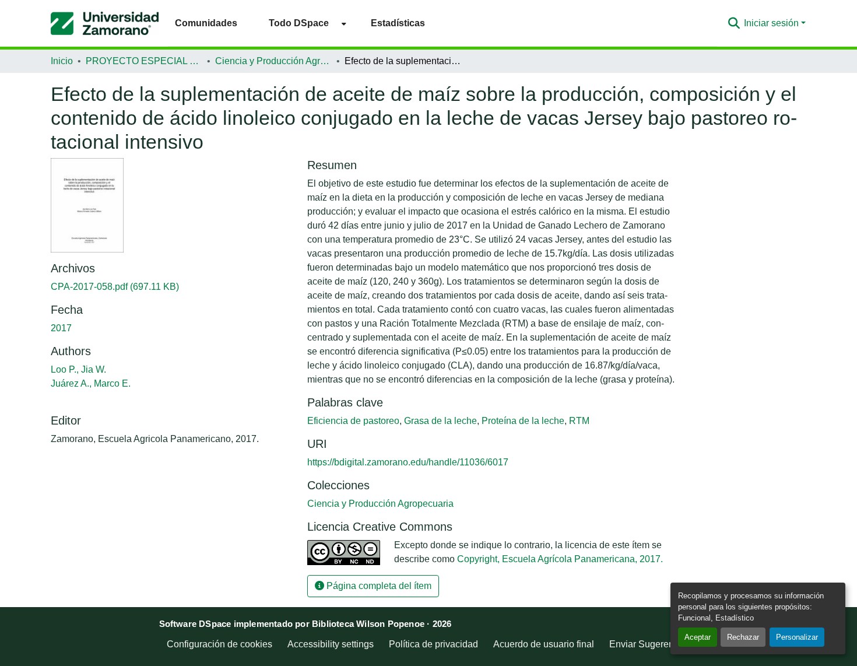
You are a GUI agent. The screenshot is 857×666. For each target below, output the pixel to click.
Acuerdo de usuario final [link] (543, 644)
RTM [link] (579, 421)
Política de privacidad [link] (433, 644)
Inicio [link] (62, 61)
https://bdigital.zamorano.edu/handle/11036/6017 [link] (407, 462)
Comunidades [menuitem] (206, 23)
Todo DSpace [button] (299, 23)
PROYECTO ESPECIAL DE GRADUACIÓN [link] (144, 61)
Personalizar (797, 637)
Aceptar (697, 637)
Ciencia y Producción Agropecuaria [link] (273, 61)
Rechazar (743, 637)
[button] (105, 23)
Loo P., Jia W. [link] (78, 369)
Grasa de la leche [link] (440, 421)
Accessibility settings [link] (330, 644)
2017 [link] (61, 328)
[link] (172, 287)
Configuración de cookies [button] (219, 644)
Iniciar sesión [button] (772, 23)
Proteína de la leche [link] (523, 421)
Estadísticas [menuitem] (398, 23)
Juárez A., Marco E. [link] (91, 383)
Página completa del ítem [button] (377, 586)
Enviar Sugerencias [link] (650, 644)
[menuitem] (304, 23)
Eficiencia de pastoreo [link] (353, 421)
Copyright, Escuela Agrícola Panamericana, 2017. (560, 559)
